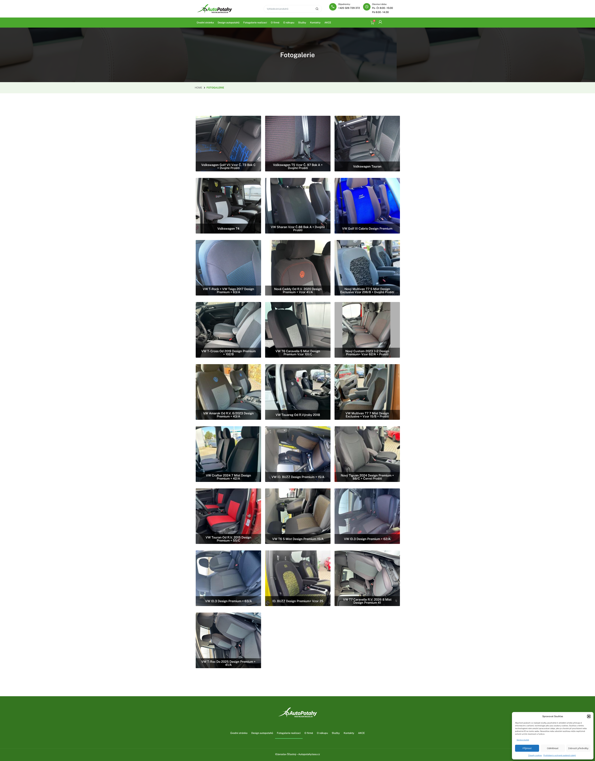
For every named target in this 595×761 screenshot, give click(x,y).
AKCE (327, 22)
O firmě (275, 22)
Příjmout (527, 748)
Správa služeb (523, 740)
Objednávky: (344, 4)
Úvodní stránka (205, 22)
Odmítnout (552, 748)
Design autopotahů (228, 22)
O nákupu (288, 22)
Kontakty (315, 22)
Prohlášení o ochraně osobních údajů (559, 755)
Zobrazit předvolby (578, 748)
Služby (302, 22)
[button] (588, 716)
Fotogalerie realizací (255, 22)
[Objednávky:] (333, 7)
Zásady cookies (535, 755)
